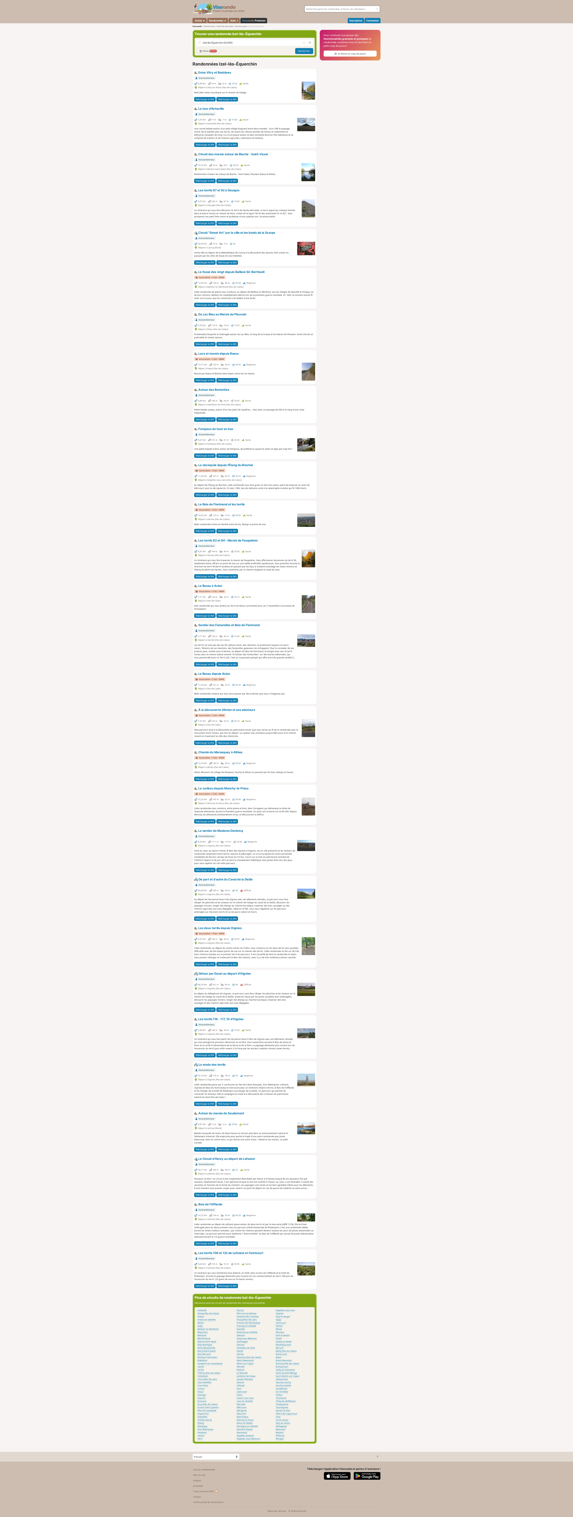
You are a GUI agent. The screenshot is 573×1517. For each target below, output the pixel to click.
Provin (279, 1338)
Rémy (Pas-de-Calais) (286, 1351)
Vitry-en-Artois (283, 1423)
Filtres (209, 51)
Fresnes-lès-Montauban (248, 1322)
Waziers (280, 1432)
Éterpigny (202, 1426)
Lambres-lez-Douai (246, 1376)
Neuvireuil (242, 1432)
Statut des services (276, 1511)
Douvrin (201, 1398)
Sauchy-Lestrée (283, 1385)
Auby (200, 1325)
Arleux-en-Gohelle (207, 1319)
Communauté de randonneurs (208, 1502)
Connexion (372, 20)
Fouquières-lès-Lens (247, 1319)
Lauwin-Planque (245, 1379)
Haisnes (241, 1344)
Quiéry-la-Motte (284, 1341)
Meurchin (241, 1413)
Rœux (278, 1357)
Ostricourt (281, 1322)
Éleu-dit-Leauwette (207, 1410)
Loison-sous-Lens (245, 1398)
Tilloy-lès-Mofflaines (286, 1401)
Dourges (202, 1394)
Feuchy (240, 1310)
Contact (197, 1496)
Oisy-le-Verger (283, 1316)
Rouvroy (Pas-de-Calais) (287, 1363)
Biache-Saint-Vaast (207, 1341)
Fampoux (202, 1432)
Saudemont (281, 1388)
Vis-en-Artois (282, 1419)
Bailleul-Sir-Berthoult (208, 1329)
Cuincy (201, 1388)
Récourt (280, 1347)
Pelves (279, 1329)
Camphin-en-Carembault (210, 1363)
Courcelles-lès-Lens (207, 1379)
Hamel (240, 1351)
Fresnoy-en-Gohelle (246, 1325)
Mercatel (241, 1404)
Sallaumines (282, 1379)
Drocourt (202, 1401)
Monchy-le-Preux (245, 1419)
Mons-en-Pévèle (245, 1423)
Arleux (201, 1316)
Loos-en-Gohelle (245, 1401)
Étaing (201, 1423)
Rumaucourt (282, 1366)
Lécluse (240, 1382)
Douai (200, 1391)
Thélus (279, 1394)
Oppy (278, 1319)
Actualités (198, 1485)
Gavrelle (241, 1329)
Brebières (202, 1360)
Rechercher (304, 51)
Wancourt (280, 1429)
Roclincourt (281, 1354)
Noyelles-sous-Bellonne (248, 1438)
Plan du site (199, 1475)
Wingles (280, 1438)
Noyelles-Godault (245, 1435)
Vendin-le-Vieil (283, 1410)
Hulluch (240, 1369)
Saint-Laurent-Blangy (286, 1372)
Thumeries (281, 1398)
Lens (239, 1388)
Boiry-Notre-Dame (207, 1351)
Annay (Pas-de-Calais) (208, 1313)
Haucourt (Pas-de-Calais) (249, 1357)
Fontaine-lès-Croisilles (248, 1316)
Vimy (278, 1416)
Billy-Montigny (205, 1344)
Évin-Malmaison (206, 1429)
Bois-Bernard (204, 1354)
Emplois (197, 1480)
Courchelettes (204, 1382)
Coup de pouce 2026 (203, 1491)
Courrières (203, 1385)
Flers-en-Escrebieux (246, 1313)
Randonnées (216, 20)
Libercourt (242, 1391)
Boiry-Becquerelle (206, 1347)
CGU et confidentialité (204, 1469)
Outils (198, 20)
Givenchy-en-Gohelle (247, 1332)
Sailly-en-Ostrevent (285, 1369)
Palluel (279, 1325)
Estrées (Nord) (205, 1419)
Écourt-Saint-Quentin (208, 1407)
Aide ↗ (234, 20)
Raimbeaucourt (283, 1344)
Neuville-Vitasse (245, 1429)
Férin (200, 1438)
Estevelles (202, 1416)
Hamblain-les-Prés (246, 1347)
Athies (201, 1322)
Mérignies (242, 1410)
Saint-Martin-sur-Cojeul (287, 1376)
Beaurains (203, 1332)
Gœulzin (241, 1335)
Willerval (280, 1435)
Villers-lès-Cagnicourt (286, 1413)
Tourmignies (282, 1407)
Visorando (197, 26)
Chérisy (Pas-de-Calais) (209, 1372)
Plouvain (280, 1332)
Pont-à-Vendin (283, 1335)
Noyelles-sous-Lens (285, 1310)
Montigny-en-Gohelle (247, 1426)
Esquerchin (203, 1413)
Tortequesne (282, 1404)
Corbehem (203, 1376)
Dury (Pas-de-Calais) (208, 1404)
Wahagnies (281, 1426)
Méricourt (242, 1407)
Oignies (280, 1313)
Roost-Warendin (284, 1360)
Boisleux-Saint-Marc (208, 1357)
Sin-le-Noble (282, 1391)
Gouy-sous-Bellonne (247, 1338)
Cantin (201, 1366)
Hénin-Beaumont (245, 1360)
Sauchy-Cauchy (283, 1382)
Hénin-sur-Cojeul (245, 1363)
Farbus (201, 1435)
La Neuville (242, 1372)
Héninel (240, 1366)
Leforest (241, 1385)
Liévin (239, 1394)
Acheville (202, 1310)
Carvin (201, 1369)
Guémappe (242, 1341)
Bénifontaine (204, 1338)
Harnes (240, 1354)
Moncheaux (242, 1416)
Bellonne (202, 1335)
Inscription (355, 20)
